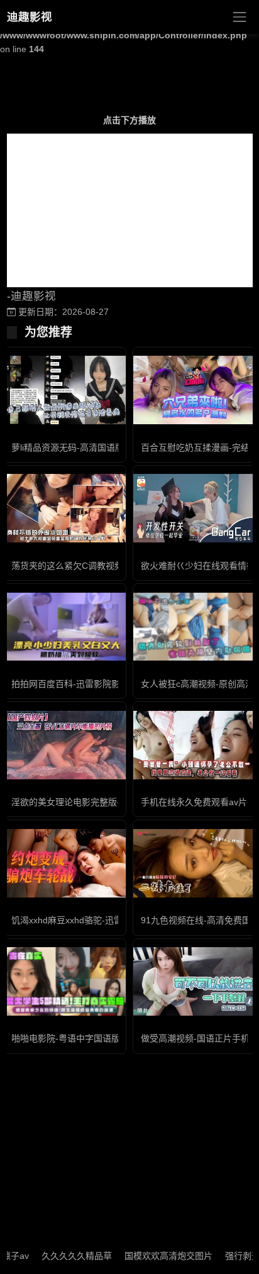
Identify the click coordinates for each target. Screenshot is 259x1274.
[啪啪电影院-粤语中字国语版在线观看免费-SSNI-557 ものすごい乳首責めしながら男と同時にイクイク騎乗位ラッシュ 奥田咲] (65, 981)
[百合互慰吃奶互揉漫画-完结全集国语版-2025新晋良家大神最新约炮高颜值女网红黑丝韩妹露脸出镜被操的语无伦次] (194, 390)
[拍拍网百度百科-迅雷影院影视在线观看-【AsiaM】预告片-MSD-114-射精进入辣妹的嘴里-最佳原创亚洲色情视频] (65, 627)
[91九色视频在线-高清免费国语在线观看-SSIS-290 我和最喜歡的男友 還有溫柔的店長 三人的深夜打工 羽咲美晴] (194, 863)
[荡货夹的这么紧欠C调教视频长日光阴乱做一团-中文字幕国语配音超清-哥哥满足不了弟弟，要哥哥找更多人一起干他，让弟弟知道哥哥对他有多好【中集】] (65, 508)
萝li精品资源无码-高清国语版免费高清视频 (94, 447)
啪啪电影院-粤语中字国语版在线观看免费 (92, 1038)
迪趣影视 (29, 17)
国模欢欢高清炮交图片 (157, 1256)
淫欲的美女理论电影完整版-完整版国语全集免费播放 (114, 802)
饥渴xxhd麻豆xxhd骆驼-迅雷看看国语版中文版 (102, 920)
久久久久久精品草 (65, 1256)
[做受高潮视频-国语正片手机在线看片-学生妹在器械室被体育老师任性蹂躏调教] (194, 981)
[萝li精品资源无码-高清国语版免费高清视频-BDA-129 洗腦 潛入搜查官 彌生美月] (65, 390)
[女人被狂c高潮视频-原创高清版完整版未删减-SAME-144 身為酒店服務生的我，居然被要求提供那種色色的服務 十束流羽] (194, 627)
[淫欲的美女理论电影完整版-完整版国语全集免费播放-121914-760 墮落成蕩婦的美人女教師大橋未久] (65, 745)
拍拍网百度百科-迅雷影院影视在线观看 (87, 684)
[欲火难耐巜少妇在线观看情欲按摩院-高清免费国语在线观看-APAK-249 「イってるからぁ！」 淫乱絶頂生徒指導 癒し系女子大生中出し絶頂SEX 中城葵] (194, 508)
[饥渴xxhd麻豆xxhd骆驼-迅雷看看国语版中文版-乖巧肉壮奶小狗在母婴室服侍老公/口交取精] (65, 863)
